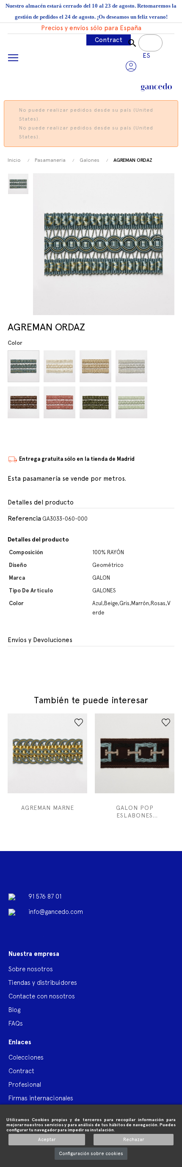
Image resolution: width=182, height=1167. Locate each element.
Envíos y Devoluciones (40, 640)
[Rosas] (61, 402)
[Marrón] (25, 402)
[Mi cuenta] (131, 66)
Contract (108, 40)
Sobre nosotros (30, 968)
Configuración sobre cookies (91, 1153)
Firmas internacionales (40, 1098)
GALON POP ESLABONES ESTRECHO (135, 811)
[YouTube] (37, 939)
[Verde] (97, 402)
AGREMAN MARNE (47, 807)
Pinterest (30, 664)
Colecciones (26, 1057)
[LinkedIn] (104, 935)
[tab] (91, 503)
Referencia (24, 518)
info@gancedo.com (55, 911)
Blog (14, 1009)
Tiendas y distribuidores (42, 982)
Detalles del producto (41, 502)
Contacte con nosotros (41, 996)
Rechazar (133, 1139)
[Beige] (61, 366)
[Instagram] (82, 939)
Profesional (24, 1084)
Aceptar (47, 1139)
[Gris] (133, 366)
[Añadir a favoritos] (78, 722)
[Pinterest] (59, 939)
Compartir (13, 664)
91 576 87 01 (44, 896)
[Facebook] (14, 939)
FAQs (15, 1023)
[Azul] (25, 366)
